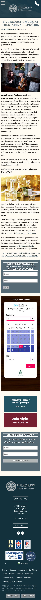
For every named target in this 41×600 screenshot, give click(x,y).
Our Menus (33, 570)
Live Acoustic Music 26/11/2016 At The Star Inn (21, 253)
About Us (12, 570)
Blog (5, 574)
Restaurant (22, 570)
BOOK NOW (20, 407)
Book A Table (12, 595)
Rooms (12, 574)
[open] (3, 3)
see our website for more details (21, 246)
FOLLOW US (20, 525)
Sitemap (6, 581)
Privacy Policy (8, 578)
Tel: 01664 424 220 (21, 518)
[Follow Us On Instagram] (22, 533)
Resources (29, 574)
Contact (20, 574)
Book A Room (28, 595)
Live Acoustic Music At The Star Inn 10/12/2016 (20, 256)
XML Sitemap (17, 581)
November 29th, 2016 (9, 29)
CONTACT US (20, 498)
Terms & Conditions (23, 578)
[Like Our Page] (18, 533)
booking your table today (26, 233)
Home (4, 570)
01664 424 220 (37, 3)
